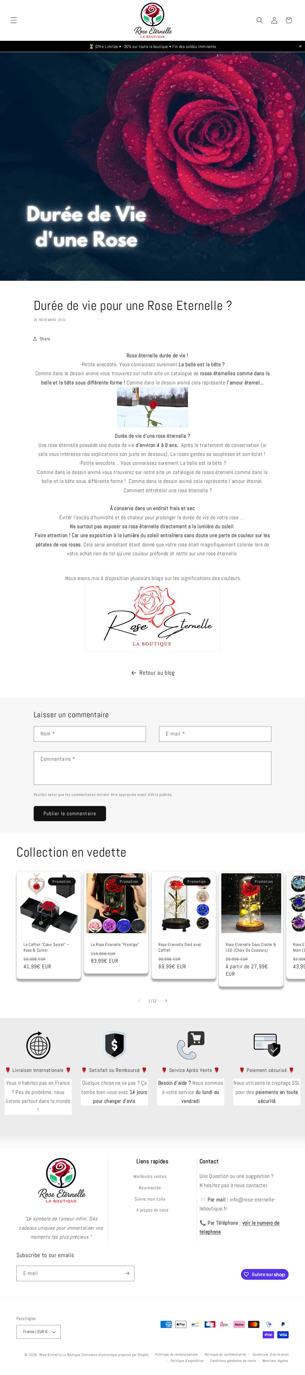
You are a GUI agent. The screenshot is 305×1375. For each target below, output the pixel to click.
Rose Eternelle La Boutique (59, 1354)
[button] (14, 20)
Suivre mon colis (150, 1199)
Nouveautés (150, 1188)
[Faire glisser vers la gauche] (138, 1000)
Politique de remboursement (176, 1354)
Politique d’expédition (187, 1360)
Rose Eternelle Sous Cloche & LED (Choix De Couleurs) (251, 947)
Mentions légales (275, 1360)
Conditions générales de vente (233, 1360)
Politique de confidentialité (225, 1354)
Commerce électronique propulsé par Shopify (115, 1354)
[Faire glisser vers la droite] (166, 1000)
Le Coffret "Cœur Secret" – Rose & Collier (46, 947)
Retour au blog (157, 672)
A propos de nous (152, 1210)
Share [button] (45, 339)
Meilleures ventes (149, 1176)
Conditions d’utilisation (271, 1354)
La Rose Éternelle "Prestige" (115, 944)
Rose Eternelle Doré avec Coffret (179, 947)
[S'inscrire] (127, 1273)
